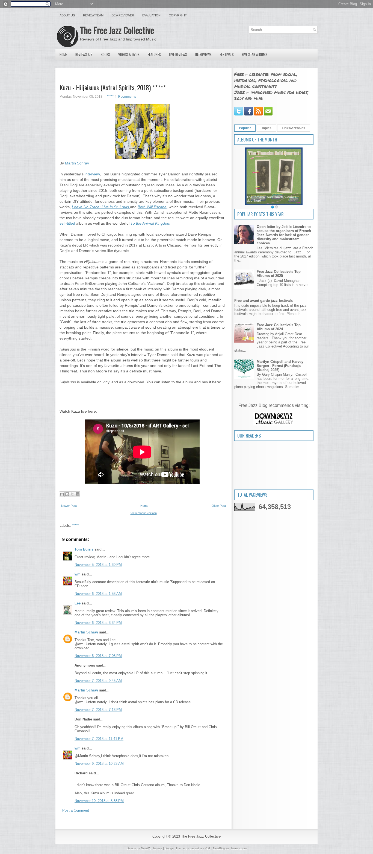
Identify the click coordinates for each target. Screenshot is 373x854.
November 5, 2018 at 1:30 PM (98, 565)
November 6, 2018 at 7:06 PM (98, 656)
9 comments (127, 97)
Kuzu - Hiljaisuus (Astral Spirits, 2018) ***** (113, 87)
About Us (67, 15)
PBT (208, 848)
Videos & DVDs (129, 54)
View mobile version (144, 513)
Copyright (178, 15)
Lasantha (196, 848)
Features (154, 54)
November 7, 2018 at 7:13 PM (98, 710)
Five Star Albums (254, 54)
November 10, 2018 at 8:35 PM (99, 801)
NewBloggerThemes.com (230, 848)
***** (110, 97)
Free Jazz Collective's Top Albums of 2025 (279, 274)
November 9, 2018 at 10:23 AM (99, 764)
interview (92, 174)
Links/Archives (293, 128)
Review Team (93, 15)
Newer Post (69, 505)
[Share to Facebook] (77, 494)
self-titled (67, 223)
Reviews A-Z (84, 54)
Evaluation (151, 15)
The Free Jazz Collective (117, 30)
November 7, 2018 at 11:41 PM (99, 739)
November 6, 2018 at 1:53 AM (98, 594)
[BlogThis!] (67, 494)
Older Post (219, 505)
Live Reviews (178, 54)
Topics (266, 128)
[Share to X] (72, 494)
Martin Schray (77, 163)
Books (105, 54)
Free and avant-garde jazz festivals (263, 301)
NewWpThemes (151, 848)
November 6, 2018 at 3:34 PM (98, 623)
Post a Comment (75, 810)
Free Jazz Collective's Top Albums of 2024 (279, 327)
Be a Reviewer (123, 15)
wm (78, 574)
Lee (78, 603)
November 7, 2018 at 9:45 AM (98, 681)
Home (63, 54)
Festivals (227, 54)
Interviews (203, 54)
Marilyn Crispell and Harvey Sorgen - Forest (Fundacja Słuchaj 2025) (280, 366)
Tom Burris (84, 549)
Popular (245, 128)
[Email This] (62, 494)
